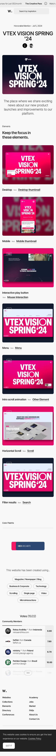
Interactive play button (15, 292)
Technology (41, 586)
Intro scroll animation (14, 399)
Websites (6, 697)
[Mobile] (28, 216)
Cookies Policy (34, 739)
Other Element (40, 399)
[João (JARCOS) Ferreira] (31, 45)
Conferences (8, 714)
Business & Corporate (19, 586)
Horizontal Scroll (11, 450)
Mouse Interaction (17, 297)
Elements (6, 706)
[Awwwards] (10, 11)
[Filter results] (28, 477)
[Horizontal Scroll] (28, 426)
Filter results (9, 502)
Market (32, 706)
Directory (6, 710)
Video (44, 593)
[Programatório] (25, 45)
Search (27, 502)
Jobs (31, 702)
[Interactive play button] (28, 267)
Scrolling (13, 593)
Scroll (30, 451)
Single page (29, 593)
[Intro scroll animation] (28, 374)
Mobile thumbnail (26, 241)
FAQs (31, 710)
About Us (33, 714)
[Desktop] (28, 164)
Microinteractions (28, 600)
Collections (7, 702)
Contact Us (34, 719)
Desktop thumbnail (29, 189)
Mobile (6, 241)
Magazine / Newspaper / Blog (28, 579)
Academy (33, 697)
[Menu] (28, 323)
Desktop (7, 189)
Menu (5, 347)
